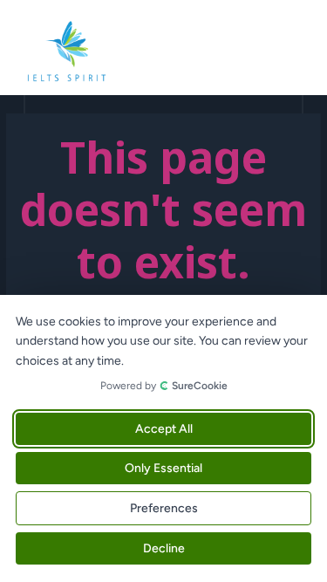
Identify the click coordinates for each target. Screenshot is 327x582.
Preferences (164, 508)
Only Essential (163, 468)
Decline (164, 548)
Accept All (164, 428)
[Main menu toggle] (292, 52)
